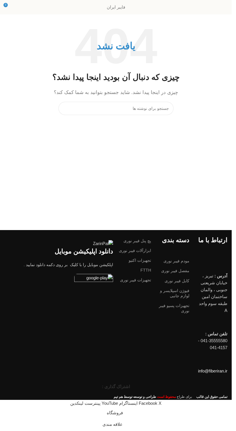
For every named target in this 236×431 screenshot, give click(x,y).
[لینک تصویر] (93, 279)
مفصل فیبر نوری (175, 270)
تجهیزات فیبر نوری (135, 280)
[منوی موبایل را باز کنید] (225, 7)
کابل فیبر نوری (177, 280)
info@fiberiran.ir (212, 370)
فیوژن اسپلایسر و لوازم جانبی (174, 293)
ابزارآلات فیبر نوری (135, 250)
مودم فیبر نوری (176, 261)
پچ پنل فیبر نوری (137, 240)
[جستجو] (65, 108)
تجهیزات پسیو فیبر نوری (174, 308)
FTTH (145, 270)
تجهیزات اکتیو (140, 260)
